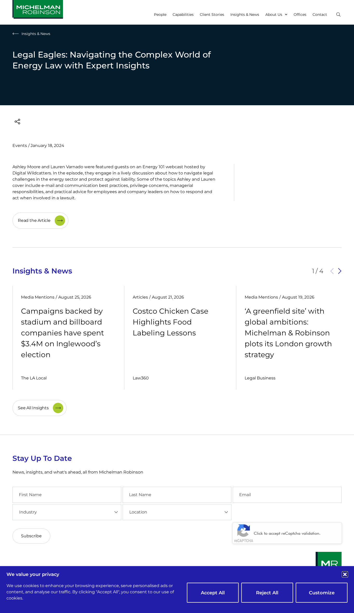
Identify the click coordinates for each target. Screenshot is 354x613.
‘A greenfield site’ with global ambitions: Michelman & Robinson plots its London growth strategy (288, 333)
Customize (322, 593)
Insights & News (244, 14)
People (160, 14)
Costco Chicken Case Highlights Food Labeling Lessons (170, 322)
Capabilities (183, 14)
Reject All (267, 593)
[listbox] (66, 512)
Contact (320, 14)
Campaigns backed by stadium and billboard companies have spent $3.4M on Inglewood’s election (62, 333)
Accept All (213, 593)
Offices (300, 14)
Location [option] (138, 512)
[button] (345, 574)
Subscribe (31, 535)
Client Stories (212, 14)
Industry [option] (28, 512)
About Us (273, 14)
